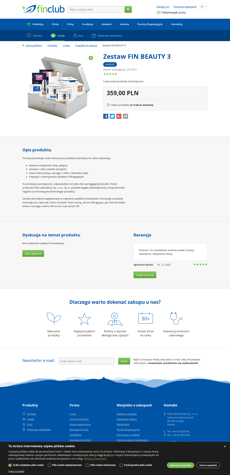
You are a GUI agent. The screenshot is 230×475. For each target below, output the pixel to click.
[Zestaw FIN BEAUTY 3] (59, 87)
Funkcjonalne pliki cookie (138, 465)
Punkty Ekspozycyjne (128, 429)
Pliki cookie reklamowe (103, 465)
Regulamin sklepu (127, 419)
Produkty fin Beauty (86, 45)
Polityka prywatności (95, 458)
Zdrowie (31, 414)
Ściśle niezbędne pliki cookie (28, 465)
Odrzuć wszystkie (208, 465)
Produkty (52, 45)
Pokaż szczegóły (16, 471)
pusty (182, 12)
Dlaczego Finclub (79, 429)
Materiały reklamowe (39, 429)
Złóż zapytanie (33, 253)
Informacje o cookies (128, 434)
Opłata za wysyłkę (127, 414)
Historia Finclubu (79, 419)
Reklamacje (123, 424)
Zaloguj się (163, 6)
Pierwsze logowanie (185, 6)
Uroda (66, 45)
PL (202, 6)
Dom (29, 424)
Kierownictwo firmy (80, 440)
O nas (73, 414)
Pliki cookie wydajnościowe (67, 465)
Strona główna (34, 45)
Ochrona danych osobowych (133, 440)
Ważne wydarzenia (80, 424)
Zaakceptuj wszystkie (180, 465)
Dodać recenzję (145, 275)
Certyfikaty (75, 434)
